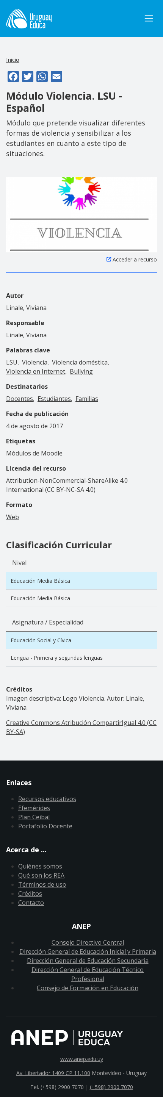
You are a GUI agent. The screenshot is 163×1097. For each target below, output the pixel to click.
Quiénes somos (40, 866)
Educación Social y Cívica (41, 640)
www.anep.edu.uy (81, 1059)
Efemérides (34, 808)
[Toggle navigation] (149, 18)
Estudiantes (54, 398)
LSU (11, 362)
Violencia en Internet (35, 371)
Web (12, 517)
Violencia (34, 362)
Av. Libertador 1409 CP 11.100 (53, 1073)
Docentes (19, 398)
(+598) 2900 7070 (111, 1087)
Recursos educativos (47, 799)
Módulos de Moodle (34, 453)
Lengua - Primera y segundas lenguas (57, 657)
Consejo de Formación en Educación (87, 988)
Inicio (12, 59)
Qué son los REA (41, 875)
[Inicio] (73, 18)
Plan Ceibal (34, 817)
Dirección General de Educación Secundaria (88, 960)
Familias (86, 398)
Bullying (81, 371)
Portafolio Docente (45, 826)
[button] (81, 214)
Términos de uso (42, 884)
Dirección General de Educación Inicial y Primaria (87, 951)
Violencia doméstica (80, 362)
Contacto (31, 902)
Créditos (30, 893)
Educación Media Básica (40, 580)
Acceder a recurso (135, 259)
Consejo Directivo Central (88, 942)
